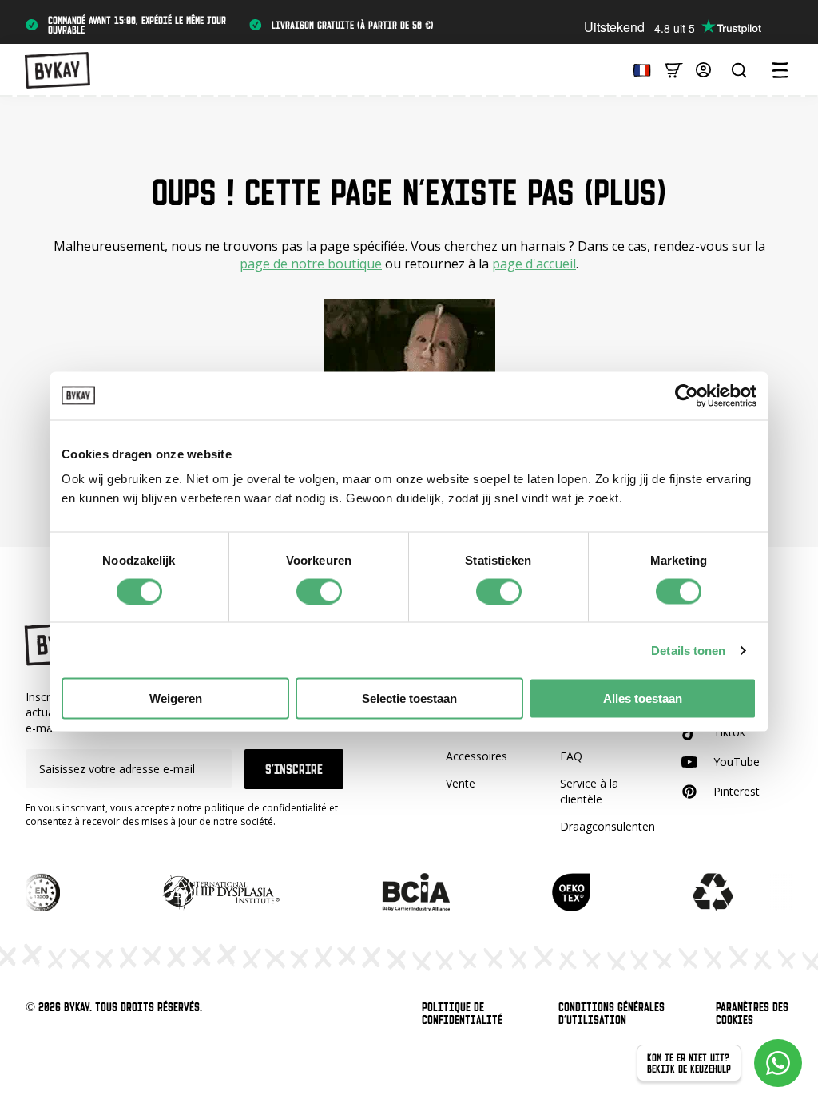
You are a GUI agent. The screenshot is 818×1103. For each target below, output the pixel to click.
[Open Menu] (779, 70)
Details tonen (688, 650)
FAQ (571, 756)
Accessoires (476, 756)
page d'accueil (534, 263)
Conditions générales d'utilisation (611, 1013)
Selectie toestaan (409, 698)
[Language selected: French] (638, 69)
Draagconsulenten (607, 826)
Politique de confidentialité (462, 1013)
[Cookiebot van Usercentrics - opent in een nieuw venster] (686, 395)
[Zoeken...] (739, 70)
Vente (460, 783)
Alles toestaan (642, 698)
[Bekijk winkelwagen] (674, 69)
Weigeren (175, 698)
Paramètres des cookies (752, 1013)
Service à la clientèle (589, 791)
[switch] (319, 591)
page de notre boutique (311, 263)
